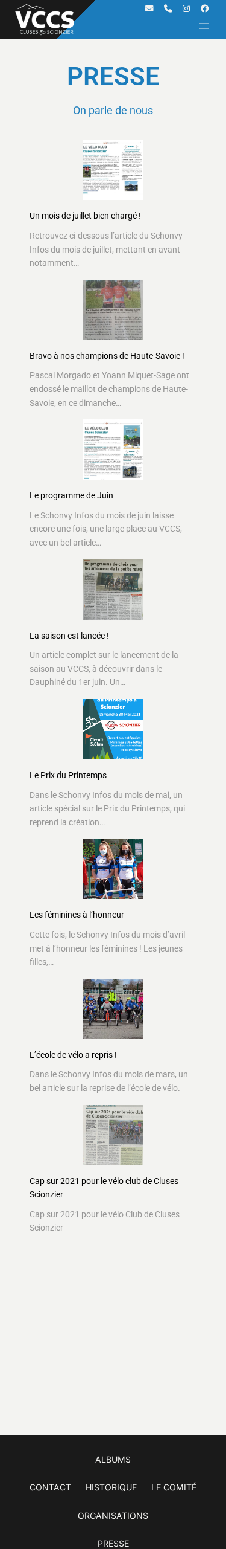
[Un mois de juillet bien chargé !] (113, 170)
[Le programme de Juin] (113, 449)
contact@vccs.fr (149, 9)
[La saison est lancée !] (113, 589)
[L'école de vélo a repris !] (113, 1009)
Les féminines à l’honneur (77, 914)
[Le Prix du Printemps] (113, 729)
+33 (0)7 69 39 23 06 (168, 9)
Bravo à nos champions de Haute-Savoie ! (107, 356)
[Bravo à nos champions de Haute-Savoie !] (113, 310)
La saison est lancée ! (69, 635)
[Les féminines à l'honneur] (113, 869)
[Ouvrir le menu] (204, 26)
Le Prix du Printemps (68, 775)
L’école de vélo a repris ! (73, 1055)
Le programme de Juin (71, 495)
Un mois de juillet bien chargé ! (85, 216)
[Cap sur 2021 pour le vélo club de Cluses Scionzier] (113, 1135)
